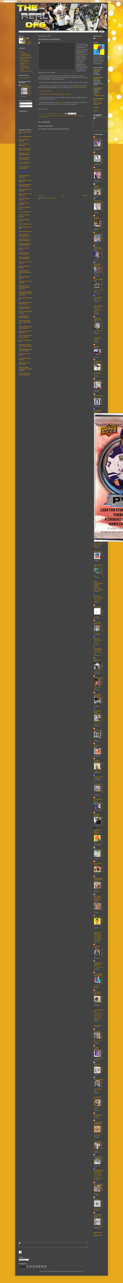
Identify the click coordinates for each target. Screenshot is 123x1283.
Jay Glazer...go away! (45, 91)
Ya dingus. (96, 340)
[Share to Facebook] (74, 114)
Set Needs (22, 52)
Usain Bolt (61, 102)
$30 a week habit (98, 730)
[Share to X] (72, 114)
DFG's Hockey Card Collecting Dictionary (25, 55)
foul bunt (96, 154)
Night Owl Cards (98, 234)
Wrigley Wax (97, 917)
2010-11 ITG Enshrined (24, 212)
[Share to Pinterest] (75, 114)
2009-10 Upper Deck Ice (25, 224)
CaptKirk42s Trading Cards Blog (97, 320)
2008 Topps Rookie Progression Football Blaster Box (24, 287)
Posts (22, 103)
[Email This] (69, 114)
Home (63, 195)
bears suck (44, 115)
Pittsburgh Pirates (99, 95)
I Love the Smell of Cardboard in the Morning (98, 1124)
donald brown (51, 115)
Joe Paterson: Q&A (102, 869)
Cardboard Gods (98, 777)
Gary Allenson (97, 778)
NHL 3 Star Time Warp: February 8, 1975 (98, 653)
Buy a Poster (97, 1116)
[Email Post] (65, 113)
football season (57, 115)
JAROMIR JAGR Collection (24, 64)
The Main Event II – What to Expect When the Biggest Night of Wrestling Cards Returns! (98, 938)
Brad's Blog (97, 1031)
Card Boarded (97, 784)
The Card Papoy (98, 1156)
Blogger (81, 1271)
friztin (71, 1271)
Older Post (85, 195)
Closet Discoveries (102, 1070)
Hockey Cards (97, 1025)
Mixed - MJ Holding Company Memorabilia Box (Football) (26, 369)
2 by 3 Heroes (97, 1141)
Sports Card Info (98, 297)
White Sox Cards (98, 849)
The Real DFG (97, 607)
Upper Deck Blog (98, 306)
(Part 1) (23, 350)
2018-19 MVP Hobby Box (25, 136)
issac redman (81, 115)
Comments (23, 106)
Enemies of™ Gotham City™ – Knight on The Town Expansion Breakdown (98, 310)
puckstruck (97, 638)
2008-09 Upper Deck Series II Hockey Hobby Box (25, 272)
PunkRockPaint (98, 1115)
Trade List (96, 110)
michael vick (41, 117)
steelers (46, 117)
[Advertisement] (63, 181)
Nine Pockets (97, 551)
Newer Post (41, 195)
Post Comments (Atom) (50, 198)
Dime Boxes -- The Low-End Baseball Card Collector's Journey (97, 899)
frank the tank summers (66, 115)
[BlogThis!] (70, 114)
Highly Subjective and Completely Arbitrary (98, 880)
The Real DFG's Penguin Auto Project (98, 1216)
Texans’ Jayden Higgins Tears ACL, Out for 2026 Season (98, 589)
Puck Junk (96, 595)
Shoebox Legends (98, 1079)
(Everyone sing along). (80, 87)
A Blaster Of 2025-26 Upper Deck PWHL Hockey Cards (98, 544)
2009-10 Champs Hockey (25, 231)
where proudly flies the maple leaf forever (98, 641)
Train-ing (102, 351)
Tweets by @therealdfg (24, 77)
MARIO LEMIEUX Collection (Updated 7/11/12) (25, 68)
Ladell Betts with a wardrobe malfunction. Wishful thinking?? (55, 94)
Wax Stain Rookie (98, 1184)
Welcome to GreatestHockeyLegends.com (98, 967)
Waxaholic (96, 1199)
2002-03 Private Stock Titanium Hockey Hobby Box (25, 322)
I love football (75, 115)
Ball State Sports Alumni (26, 71)
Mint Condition (97, 139)
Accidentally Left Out (102, 401)
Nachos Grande (98, 380)
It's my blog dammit (102, 238)
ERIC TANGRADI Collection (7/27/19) (25, 61)
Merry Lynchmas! (102, 751)
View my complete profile (29, 43)
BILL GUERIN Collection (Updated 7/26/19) (26, 58)
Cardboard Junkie (98, 678)
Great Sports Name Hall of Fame (97, 993)
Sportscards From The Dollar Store (98, 249)
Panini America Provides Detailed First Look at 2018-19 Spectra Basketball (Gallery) (98, 1176)
